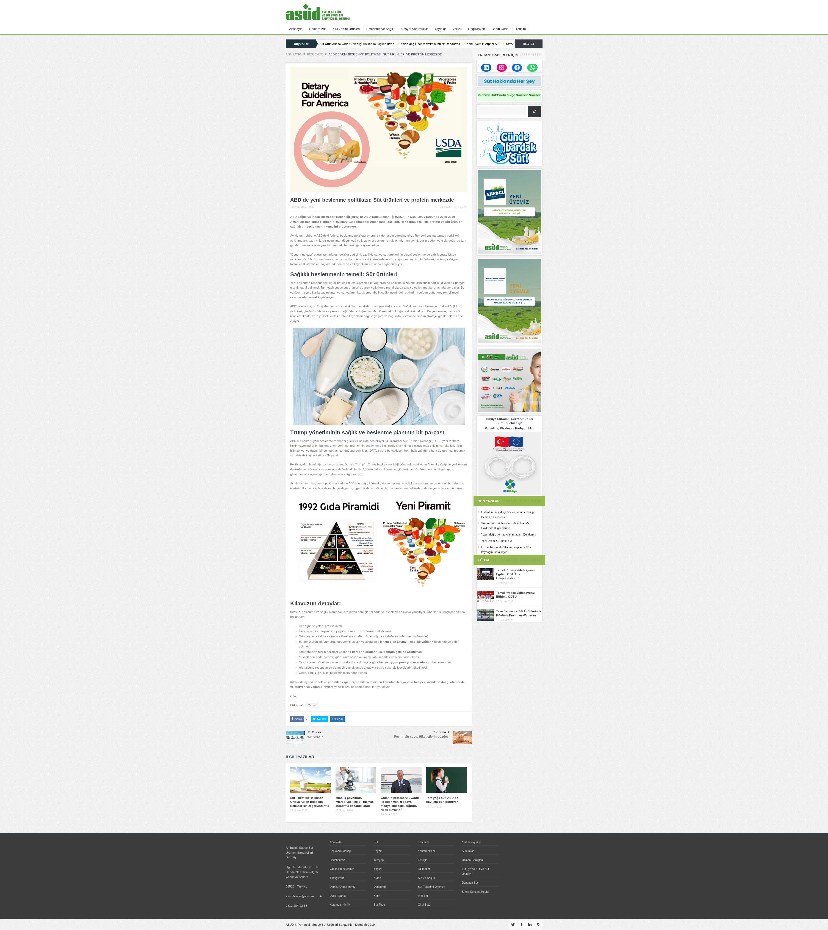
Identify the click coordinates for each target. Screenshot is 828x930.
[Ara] (534, 111)
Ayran (377, 878)
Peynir (378, 851)
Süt (376, 842)
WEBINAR (315, 737)
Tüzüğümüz (337, 878)
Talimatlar (424, 868)
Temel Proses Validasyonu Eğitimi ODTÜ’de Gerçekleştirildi (515, 574)
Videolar (423, 895)
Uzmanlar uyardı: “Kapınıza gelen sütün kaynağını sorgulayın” (467, 44)
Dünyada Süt (470, 882)
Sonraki (440, 732)
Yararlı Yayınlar (471, 842)
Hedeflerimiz (337, 860)
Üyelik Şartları (338, 895)
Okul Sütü (424, 904)
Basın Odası (500, 29)
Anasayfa (296, 29)
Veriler (457, 29)
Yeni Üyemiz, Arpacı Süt (402, 44)
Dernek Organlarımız (343, 886)
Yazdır (447, 207)
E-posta (462, 207)
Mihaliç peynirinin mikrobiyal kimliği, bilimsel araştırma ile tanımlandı (355, 801)
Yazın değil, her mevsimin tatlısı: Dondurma (350, 44)
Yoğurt (378, 868)
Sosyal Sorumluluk (414, 29)
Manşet (312, 705)
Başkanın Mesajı (340, 851)
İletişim (521, 29)
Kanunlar (423, 842)
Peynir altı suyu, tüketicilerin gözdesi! (422, 736)
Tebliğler (423, 860)
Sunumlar (468, 851)
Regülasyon (476, 29)
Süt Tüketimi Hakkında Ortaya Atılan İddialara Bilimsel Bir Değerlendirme (309, 801)
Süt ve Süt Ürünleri (346, 29)
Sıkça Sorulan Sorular (475, 891)
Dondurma (380, 886)
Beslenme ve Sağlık (380, 29)
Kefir (377, 895)
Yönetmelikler (426, 851)
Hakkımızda (317, 29)
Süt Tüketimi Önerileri (431, 886)
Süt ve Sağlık (426, 878)
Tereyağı (379, 860)
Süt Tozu (379, 904)
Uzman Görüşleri (472, 860)
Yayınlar (440, 29)
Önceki (317, 732)
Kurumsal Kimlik (340, 904)
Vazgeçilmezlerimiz (342, 868)
